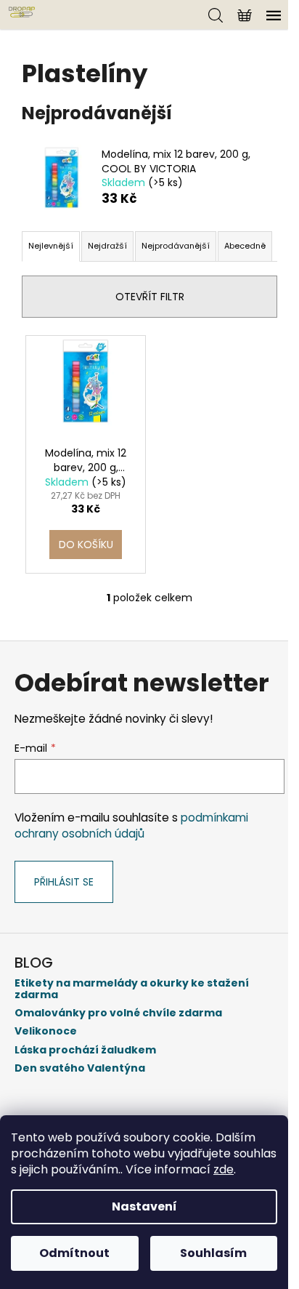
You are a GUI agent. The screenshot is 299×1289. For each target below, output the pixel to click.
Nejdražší (107, 246)
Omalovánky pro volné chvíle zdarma (118, 1013)
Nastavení (144, 1206)
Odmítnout (74, 1253)
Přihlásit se (64, 882)
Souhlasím (213, 1253)
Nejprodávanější (176, 246)
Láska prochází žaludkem (85, 1050)
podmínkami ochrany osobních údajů (131, 825)
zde (223, 1169)
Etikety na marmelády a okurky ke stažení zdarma (132, 989)
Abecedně (245, 246)
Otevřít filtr (149, 296)
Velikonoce (46, 1031)
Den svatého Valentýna (80, 1068)
